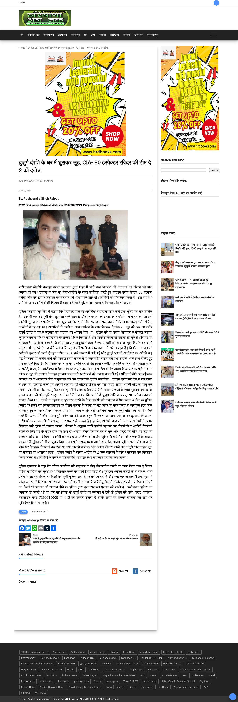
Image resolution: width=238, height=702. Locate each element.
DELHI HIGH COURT (173, 651)
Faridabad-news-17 (177, 657)
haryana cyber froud (127, 663)
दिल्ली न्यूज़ (75, 35)
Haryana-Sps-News (52, 669)
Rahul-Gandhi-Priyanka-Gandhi (178, 681)
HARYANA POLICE (172, 663)
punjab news (150, 681)
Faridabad (69, 657)
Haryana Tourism (195, 663)
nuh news (198, 675)
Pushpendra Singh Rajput (41, 198)
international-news (115, 669)
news (185, 675)
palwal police (46, 681)
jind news (153, 669)
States (132, 687)
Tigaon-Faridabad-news (186, 687)
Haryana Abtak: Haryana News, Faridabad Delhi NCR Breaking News (52, 698)
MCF (142, 675)
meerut (153, 675)
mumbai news (169, 675)
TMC (206, 687)
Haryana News (150, 663)
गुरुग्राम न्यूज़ (152, 35)
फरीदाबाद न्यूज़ (33, 35)
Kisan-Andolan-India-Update (196, 669)
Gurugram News (66, 663)
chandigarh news (149, 651)
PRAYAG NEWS (130, 681)
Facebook (145, 571)
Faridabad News (35, 47)
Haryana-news (29, 669)
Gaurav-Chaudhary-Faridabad (37, 663)
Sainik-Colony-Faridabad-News (85, 687)
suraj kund (146, 687)
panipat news (81, 681)
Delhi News (194, 651)
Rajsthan (204, 681)
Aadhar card (59, 651)
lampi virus (51, 675)
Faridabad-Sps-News (203, 657)
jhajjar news (136, 669)
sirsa (109, 687)
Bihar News (129, 651)
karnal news (169, 669)
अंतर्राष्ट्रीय (114, 35)
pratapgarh (112, 681)
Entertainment (28, 657)
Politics (97, 681)
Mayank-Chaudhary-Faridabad (119, 675)
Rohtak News (28, 687)
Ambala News (78, 651)
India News (94, 669)
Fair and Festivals (50, 657)
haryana (106, 663)
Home (22, 2)
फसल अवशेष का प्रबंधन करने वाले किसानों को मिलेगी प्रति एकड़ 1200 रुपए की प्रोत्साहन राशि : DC (196, 248)
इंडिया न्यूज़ (62, 35)
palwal (211, 675)
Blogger (123, 571)
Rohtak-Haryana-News (52, 687)
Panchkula (63, 681)
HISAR (70, 669)
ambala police (97, 651)
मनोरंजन (102, 35)
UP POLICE (40, 692)
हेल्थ (93, 35)
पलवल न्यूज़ (138, 35)
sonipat (121, 687)
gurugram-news (88, 663)
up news (25, 692)
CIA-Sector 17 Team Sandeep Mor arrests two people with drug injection (193, 283)
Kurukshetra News (31, 675)
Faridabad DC (87, 657)
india (81, 669)
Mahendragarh (90, 675)
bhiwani (114, 651)
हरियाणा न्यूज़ (49, 35)
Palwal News (28, 681)
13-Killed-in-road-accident (34, 651)
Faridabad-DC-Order (151, 657)
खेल (85, 35)
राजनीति (126, 35)
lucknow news (69, 675)
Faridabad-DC (128, 657)
